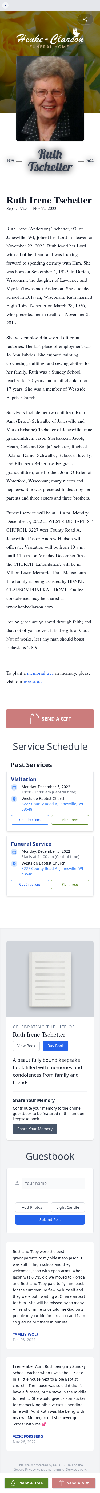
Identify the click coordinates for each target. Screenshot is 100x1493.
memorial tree (40, 673)
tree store (33, 681)
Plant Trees (70, 820)
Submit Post (50, 1219)
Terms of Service (64, 1469)
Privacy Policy (35, 1469)
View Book (26, 1045)
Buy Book (55, 1045)
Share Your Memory (35, 1128)
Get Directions (30, 820)
